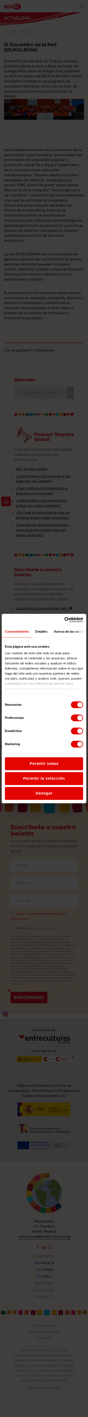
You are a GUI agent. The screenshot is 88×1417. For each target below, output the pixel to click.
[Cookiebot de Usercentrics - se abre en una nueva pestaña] (64, 619)
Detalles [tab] (41, 631)
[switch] (77, 717)
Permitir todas (44, 763)
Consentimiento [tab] (17, 631)
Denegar (44, 793)
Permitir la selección (44, 778)
